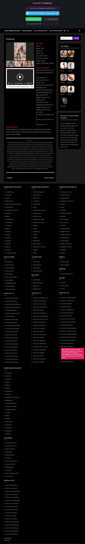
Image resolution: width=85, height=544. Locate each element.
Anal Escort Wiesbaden (12, 525)
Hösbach (35, 225)
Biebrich (7, 216)
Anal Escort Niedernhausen (68, 331)
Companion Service (11, 446)
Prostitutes (8, 470)
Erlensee (7, 247)
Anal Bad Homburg (10, 310)
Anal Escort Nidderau (67, 325)
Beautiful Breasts (38, 283)
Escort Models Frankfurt (12, 30)
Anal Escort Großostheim (40, 307)
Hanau (35, 207)
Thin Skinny (36, 262)
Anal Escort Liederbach (67, 300)
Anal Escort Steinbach (11, 503)
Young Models (65, 262)
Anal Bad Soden (10, 316)
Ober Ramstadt (65, 237)
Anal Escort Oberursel (67, 343)
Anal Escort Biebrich (11, 322)
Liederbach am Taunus (67, 201)
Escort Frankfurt (42, 3)
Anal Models (9, 262)
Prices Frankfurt (27, 30)
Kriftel (35, 253)
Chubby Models (37, 271)
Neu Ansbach (64, 219)
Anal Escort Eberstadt (11, 344)
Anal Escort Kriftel (38, 356)
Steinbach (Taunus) (11, 403)
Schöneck (8, 394)
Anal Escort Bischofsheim (12, 325)
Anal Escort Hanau (38, 310)
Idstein (35, 228)
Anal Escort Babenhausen (12, 307)
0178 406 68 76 (34, 19)
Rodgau (7, 382)
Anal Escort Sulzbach (11, 509)
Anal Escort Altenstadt (11, 298)
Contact (63, 282)
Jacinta (70, 71)
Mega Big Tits (37, 289)
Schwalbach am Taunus (12, 397)
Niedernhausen (65, 231)
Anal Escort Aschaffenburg (13, 304)
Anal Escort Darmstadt (11, 331)
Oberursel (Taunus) (66, 243)
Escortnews (8, 538)
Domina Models (9, 268)
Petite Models (37, 265)
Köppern (35, 250)
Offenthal (63, 250)
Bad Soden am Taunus (11, 210)
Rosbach (7, 385)
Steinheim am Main (10, 406)
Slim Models (36, 268)
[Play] (9, 83)
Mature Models (65, 265)
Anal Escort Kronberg (39, 359)
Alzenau (7, 198)
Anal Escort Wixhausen (12, 531)
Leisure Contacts (10, 464)
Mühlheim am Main (66, 213)
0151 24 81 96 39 (52, 19)
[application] (20, 77)
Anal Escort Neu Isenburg (68, 322)
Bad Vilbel (8, 213)
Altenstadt (8, 195)
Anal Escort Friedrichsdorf (40, 298)
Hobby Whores (9, 455)
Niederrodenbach (66, 234)
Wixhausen (8, 431)
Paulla (62, 71)
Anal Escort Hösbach (39, 328)
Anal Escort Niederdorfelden (69, 328)
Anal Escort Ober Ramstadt (68, 337)
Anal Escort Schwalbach (12, 497)
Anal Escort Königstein (39, 349)
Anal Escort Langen (38, 362)
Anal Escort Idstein (38, 331)
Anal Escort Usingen (11, 512)
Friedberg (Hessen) (38, 192)
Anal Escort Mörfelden (67, 310)
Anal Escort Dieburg (11, 334)
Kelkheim (35, 237)
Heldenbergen (37, 213)
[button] (20, 77)
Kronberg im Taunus (66, 192)
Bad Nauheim (9, 207)
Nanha (62, 94)
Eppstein (8, 243)
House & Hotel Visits (11, 461)
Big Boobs (36, 286)
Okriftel (63, 253)
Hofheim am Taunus (39, 222)
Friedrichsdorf (37, 195)
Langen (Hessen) (65, 195)
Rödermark (8, 379)
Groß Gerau (36, 201)
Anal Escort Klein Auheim (40, 346)
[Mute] (28, 83)
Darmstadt (8, 225)
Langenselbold (65, 198)
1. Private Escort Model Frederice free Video (18, 86)
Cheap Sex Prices (10, 442)
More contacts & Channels (34, 23)
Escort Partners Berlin (67, 273)
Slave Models (9, 280)
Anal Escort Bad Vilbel (11, 319)
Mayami (70, 82)
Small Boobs (36, 279)
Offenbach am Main (66, 247)
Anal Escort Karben (38, 337)
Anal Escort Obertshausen (68, 340)
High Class (8, 452)
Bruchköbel (8, 222)
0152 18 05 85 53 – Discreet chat (44, 13)
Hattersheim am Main (39, 210)
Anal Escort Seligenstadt (12, 500)
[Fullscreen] (31, 83)
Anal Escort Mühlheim (67, 312)
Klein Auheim (37, 243)
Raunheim (8, 376)
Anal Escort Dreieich (11, 341)
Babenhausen (9, 201)
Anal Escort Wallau (10, 515)
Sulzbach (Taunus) (10, 409)
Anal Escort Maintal (66, 303)
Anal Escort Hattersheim (40, 313)
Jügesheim (36, 231)
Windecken (8, 428)
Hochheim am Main (38, 219)
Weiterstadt (8, 421)
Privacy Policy (65, 285)
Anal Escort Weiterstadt (12, 522)
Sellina (62, 59)
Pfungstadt (8, 373)
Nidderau (63, 225)
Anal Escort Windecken (12, 528)
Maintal (63, 204)
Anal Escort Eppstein (11, 350)
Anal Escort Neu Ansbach (68, 319)
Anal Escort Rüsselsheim (12, 491)
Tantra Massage (10, 286)
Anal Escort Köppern (39, 352)
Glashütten (36, 198)
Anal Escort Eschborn (11, 356)
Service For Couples (11, 277)
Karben (35, 234)
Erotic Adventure (10, 449)
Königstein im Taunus (39, 247)
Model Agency (9, 467)
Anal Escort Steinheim (11, 506)
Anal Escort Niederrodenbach (69, 334)
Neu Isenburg (64, 222)
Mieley (70, 94)
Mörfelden (63, 210)
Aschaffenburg (9, 192)
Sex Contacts (9, 476)
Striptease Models (10, 283)
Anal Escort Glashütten (39, 301)
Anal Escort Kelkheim (39, 340)
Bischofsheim (9, 219)
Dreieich (7, 234)
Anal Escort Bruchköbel (12, 328)
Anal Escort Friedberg (11, 362)
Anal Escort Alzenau (11, 301)
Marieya (70, 59)
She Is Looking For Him (12, 473)
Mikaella (63, 106)
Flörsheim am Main (10, 253)
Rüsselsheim (9, 391)
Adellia (62, 82)
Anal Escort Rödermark (67, 361)
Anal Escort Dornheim (11, 338)
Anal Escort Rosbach (11, 485)
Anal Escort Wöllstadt (11, 534)
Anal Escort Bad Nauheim (12, 313)
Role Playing (9, 274)
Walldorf (7, 418)
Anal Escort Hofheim (39, 325)
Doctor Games (9, 265)
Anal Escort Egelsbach (11, 347)
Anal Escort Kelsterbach (40, 343)
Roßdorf (7, 388)
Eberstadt (8, 237)
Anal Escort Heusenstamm (40, 319)
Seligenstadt (9, 400)
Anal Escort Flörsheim (11, 359)
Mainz (62, 207)
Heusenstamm (37, 216)
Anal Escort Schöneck (11, 494)
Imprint (63, 288)
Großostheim (37, 204)
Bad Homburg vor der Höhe (13, 204)
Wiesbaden (8, 424)
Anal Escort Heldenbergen (40, 316)
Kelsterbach (36, 240)
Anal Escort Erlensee (11, 353)
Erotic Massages (10, 289)
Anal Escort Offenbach (67, 346)
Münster (63, 216)
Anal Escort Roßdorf (11, 488)
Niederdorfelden (65, 228)
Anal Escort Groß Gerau (40, 304)
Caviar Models (9, 271)
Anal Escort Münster (66, 316)
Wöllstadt (8, 434)
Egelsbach (8, 240)
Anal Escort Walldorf (11, 518)
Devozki (7, 540)
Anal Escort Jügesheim (39, 334)
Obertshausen (65, 240)
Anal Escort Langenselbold (68, 297)
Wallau (7, 415)
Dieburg (7, 228)
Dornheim (8, 231)
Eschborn (8, 250)
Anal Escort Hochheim (39, 322)
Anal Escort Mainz (66, 306)
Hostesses (8, 458)
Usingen (7, 412)
